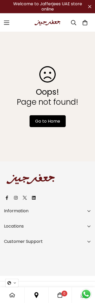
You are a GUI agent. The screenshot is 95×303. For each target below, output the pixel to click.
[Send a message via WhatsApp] (86, 294)
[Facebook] (7, 198)
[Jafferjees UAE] (47, 22)
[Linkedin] (34, 198)
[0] (85, 23)
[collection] (36, 295)
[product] (12, 295)
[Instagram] (16, 198)
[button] (11, 283)
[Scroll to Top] (85, 275)
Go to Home (47, 121)
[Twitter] (25, 198)
